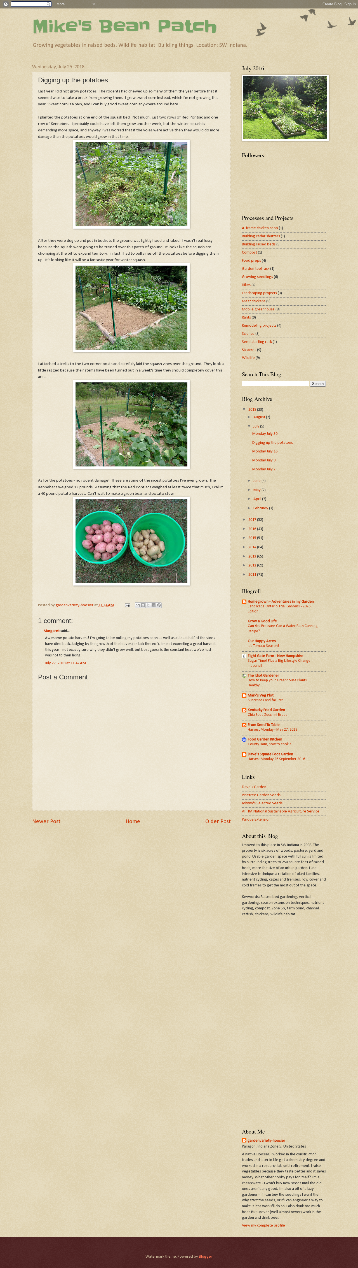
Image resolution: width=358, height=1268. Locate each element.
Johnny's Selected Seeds (262, 803)
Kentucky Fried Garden (266, 710)
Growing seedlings (257, 277)
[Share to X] (148, 605)
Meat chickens (253, 301)
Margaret (52, 631)
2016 (252, 529)
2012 (252, 565)
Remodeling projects (259, 326)
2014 (252, 547)
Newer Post (46, 822)
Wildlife (248, 358)
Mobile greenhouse (258, 309)
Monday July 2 (263, 469)
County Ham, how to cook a (269, 744)
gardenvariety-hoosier (266, 1141)
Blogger (205, 1257)
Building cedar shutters (261, 236)
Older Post (218, 822)
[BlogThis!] (143, 605)
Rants (246, 317)
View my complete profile (263, 1225)
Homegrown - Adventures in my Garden (281, 602)
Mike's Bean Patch (124, 26)
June (257, 481)
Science (248, 334)
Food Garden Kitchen (265, 739)
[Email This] (137, 605)
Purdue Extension (256, 820)
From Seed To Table (264, 725)
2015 (252, 538)
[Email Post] (127, 605)
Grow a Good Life (262, 621)
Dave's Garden (254, 787)
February (261, 508)
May (257, 490)
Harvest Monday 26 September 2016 (276, 759)
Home (133, 822)
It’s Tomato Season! (263, 646)
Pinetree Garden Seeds (261, 795)
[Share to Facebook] (153, 605)
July (256, 426)
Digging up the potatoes (272, 443)
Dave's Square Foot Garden (270, 754)
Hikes (246, 285)
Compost (249, 252)
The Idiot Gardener (263, 676)
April (257, 499)
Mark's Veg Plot (261, 695)
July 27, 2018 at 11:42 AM (65, 663)
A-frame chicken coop (260, 228)
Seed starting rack (257, 342)
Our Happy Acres (262, 641)
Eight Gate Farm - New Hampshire (275, 656)
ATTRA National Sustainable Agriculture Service (280, 811)
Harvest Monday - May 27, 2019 (272, 729)
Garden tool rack (255, 269)
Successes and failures (266, 700)
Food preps (251, 261)
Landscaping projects (259, 293)
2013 (252, 556)
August (259, 417)
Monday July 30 (264, 434)
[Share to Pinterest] (159, 605)
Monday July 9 (263, 460)
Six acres (249, 350)
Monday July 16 (264, 451)
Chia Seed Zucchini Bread (268, 715)
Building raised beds (258, 244)
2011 (252, 575)
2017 (252, 520)
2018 (252, 410)
